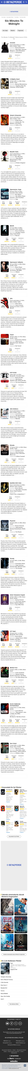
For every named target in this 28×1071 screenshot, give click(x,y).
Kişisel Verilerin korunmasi (13, 1051)
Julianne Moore (22, 751)
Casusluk (12, 192)
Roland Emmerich (20, 47)
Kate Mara (17, 639)
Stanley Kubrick (19, 600)
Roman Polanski (19, 525)
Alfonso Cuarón (19, 748)
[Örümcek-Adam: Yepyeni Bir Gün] (16, 792)
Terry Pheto (18, 123)
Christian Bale (13, 566)
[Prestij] (5, 563)
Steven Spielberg (19, 230)
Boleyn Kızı (13, 667)
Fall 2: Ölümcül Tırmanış (7, 979)
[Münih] (5, 230)
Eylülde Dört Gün (15, 483)
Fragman (8, 801)
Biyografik (12, 376)
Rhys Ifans (18, 49)
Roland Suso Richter (20, 339)
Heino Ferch (19, 341)
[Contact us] (20, 1023)
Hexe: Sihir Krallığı (5, 996)
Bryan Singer (18, 267)
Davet (7, 821)
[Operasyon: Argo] (5, 194)
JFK (11, 298)
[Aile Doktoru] (5, 413)
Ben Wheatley (19, 156)
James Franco (19, 638)
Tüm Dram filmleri (23, 17)
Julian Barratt (19, 158)
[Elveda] (5, 450)
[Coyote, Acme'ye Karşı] (16, 823)
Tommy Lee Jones (15, 306)
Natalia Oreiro (13, 417)
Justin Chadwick (19, 672)
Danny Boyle (18, 636)
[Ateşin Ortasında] (5, 120)
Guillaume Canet (14, 453)
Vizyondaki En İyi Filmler (14, 836)
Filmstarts (18, 1040)
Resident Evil (4, 988)
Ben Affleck (18, 194)
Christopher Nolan (20, 563)
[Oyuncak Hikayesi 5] (16, 808)
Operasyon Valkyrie (16, 262)
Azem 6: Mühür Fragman (20, 949)
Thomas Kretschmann (16, 528)
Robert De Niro (19, 377)
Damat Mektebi (4, 993)
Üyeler (10, 55)
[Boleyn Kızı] (5, 672)
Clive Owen (19, 750)
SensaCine (5, 1042)
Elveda (12, 445)
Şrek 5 (2, 999)
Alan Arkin (18, 489)
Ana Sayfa (3, 17)
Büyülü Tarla (14, 152)
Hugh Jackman (19, 565)
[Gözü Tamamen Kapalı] (5, 599)
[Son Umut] (5, 748)
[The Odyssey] (3, 792)
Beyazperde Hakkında (6, 1050)
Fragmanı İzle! (13, 969)
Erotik (11, 598)
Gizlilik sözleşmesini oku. (13, 1068)
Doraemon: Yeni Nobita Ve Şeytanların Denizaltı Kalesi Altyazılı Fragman (7, 949)
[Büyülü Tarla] (5, 156)
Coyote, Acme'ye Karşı (23, 822)
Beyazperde (17, 201)
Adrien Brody (19, 527)
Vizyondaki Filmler (10, 17)
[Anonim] (5, 47)
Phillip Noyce (18, 120)
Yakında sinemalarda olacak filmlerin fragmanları (14, 954)
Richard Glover (14, 159)
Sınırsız (3, 990)
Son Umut (13, 743)
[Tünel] (5, 339)
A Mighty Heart (15, 79)
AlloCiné (5, 1040)
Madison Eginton (19, 603)
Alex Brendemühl (20, 415)
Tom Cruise (19, 268)
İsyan (11, 963)
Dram (11, 46)
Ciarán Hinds (16, 234)
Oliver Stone (18, 303)
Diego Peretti (21, 417)
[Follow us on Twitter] (16, 1023)
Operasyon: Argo (15, 189)
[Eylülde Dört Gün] (5, 487)
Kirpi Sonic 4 (4, 985)
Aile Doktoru (14, 409)
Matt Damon (19, 379)
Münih (12, 226)
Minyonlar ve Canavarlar (9, 807)
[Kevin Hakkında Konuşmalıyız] (5, 708)
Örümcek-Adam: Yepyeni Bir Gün (23, 791)
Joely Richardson (20, 50)
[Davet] (3, 823)
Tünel (12, 335)
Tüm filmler (16, 17)
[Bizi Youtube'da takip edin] (8, 1023)
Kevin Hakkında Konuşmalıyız (15, 704)
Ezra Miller (17, 713)
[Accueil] (13, 2)
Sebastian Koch (14, 342)
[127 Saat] (5, 636)
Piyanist (12, 521)
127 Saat (13, 631)
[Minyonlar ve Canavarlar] (3, 808)
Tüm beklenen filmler (14, 1004)
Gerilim (15, 46)
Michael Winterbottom (21, 84)
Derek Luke (19, 122)
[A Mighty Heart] (5, 83)
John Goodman (19, 197)
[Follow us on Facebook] (12, 1023)
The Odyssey (9, 789)
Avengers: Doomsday (6, 976)
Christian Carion (19, 450)
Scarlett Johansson (15, 675)
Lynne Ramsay (19, 710)
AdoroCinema (19, 1042)
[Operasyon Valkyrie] (5, 266)
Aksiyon (12, 486)
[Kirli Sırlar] (5, 377)
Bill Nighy (19, 270)
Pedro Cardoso (18, 491)
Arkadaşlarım (17, 55)
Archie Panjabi (20, 87)
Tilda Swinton (19, 712)
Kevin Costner (19, 305)
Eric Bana (18, 232)
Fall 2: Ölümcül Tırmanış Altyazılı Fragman (7, 914)
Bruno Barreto (19, 488)
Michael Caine (21, 566)
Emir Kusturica (19, 452)
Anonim (12, 43)
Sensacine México (12, 1044)
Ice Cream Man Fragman (20, 914)
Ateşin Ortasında (15, 115)
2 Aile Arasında (4, 982)
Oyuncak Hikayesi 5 (22, 807)
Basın (3, 201)
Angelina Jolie (19, 85)
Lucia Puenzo (18, 413)
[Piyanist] (5, 525)
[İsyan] (5, 968)
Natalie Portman (20, 674)
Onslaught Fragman (20, 931)
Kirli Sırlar (13, 372)
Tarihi (19, 46)
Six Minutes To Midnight (14, 22)
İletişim (14, 1050)
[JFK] (5, 303)
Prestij (12, 558)
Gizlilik (22, 1051)
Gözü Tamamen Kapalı (17, 595)
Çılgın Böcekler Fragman (7, 931)
